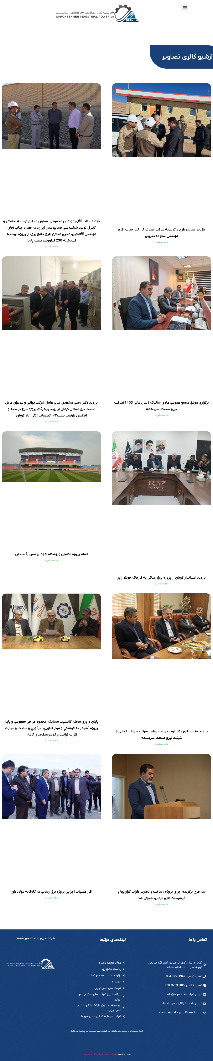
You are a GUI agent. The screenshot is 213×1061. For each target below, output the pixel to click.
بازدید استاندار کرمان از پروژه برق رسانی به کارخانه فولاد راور (161, 577)
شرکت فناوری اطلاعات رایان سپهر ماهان (99, 1054)
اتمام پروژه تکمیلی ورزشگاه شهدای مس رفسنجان (51, 554)
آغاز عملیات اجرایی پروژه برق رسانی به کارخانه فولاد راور (51, 892)
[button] (184, 7)
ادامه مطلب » (161, 242)
